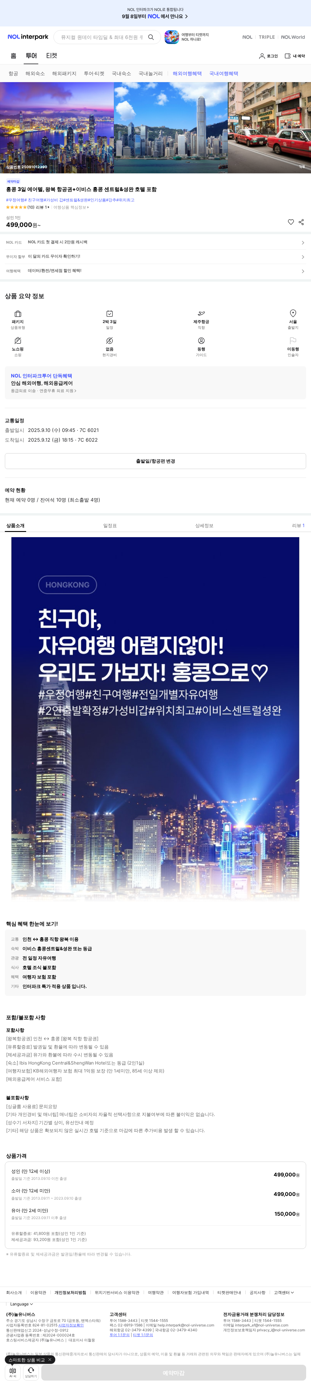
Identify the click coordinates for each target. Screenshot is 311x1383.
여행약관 (156, 1292)
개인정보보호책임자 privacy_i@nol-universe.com (264, 1330)
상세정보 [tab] (204, 525)
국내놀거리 (150, 73)
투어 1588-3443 (124, 1320)
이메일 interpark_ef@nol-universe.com (255, 1325)
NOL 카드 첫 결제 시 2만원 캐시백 (57, 241)
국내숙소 (121, 73)
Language (19, 1303)
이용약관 (38, 1292)
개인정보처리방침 (70, 1292)
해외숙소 (35, 73)
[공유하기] (301, 222)
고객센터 (282, 1292)
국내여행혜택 (223, 73)
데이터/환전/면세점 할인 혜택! (54, 270)
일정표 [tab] (110, 525)
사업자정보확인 (71, 1325)
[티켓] (51, 55)
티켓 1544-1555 (154, 1320)
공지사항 (257, 1292)
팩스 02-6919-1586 (126, 1325)
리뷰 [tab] (298, 525)
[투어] (31, 55)
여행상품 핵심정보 (69, 207)
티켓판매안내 (229, 1292)
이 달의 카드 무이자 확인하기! (54, 256)
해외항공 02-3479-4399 (131, 1330)
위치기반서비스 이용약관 (117, 1292)
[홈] (13, 55)
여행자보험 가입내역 (190, 1292)
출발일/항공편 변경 (155, 461)
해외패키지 (64, 73)
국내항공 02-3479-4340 (176, 1330)
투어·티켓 (94, 73)
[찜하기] (291, 222)
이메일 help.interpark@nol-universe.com (180, 1325)
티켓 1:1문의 (143, 1335)
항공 (13, 73)
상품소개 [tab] (15, 525)
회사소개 (14, 1292)
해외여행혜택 (187, 73)
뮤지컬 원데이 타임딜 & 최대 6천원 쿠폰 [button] (102, 37)
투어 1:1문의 (120, 1335)
